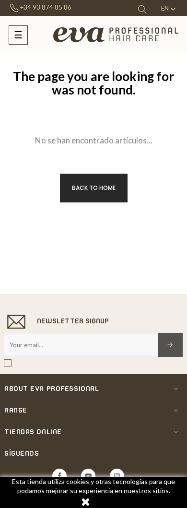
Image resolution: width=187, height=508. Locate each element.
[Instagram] (117, 476)
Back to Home (94, 188)
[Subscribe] (170, 345)
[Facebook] (59, 476)
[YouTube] (88, 476)
